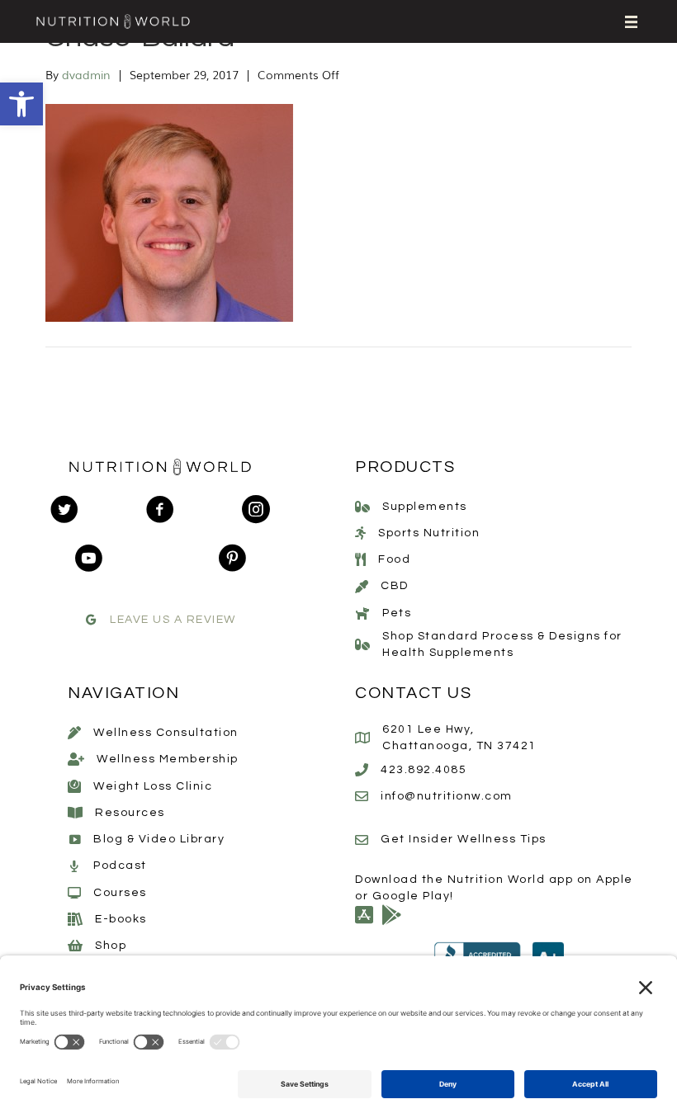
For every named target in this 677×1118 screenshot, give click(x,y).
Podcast (120, 865)
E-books (121, 919)
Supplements (424, 506)
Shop (110, 945)
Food (394, 559)
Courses (120, 893)
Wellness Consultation (166, 732)
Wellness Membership (168, 759)
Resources (130, 812)
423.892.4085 (423, 770)
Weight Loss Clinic (152, 786)
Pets (396, 613)
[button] (21, 104)
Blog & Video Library (159, 839)
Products (405, 467)
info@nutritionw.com (447, 796)
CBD (395, 586)
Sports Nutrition (429, 533)
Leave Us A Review (173, 619)
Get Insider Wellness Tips (464, 839)
